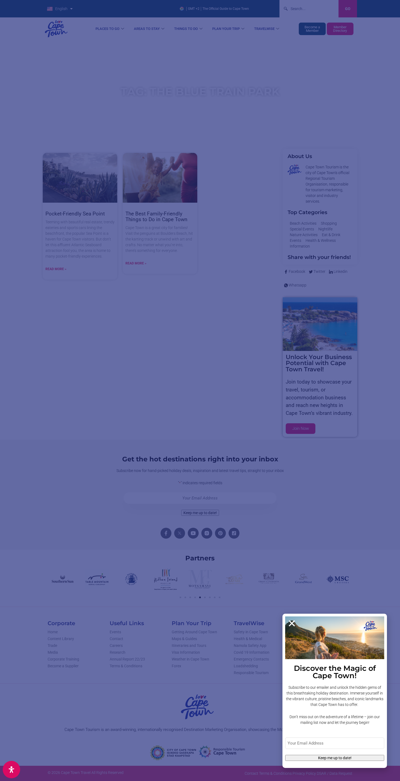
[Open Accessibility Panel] (11, 769)
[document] (200, 390)
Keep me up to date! (335, 758)
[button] (292, 623)
